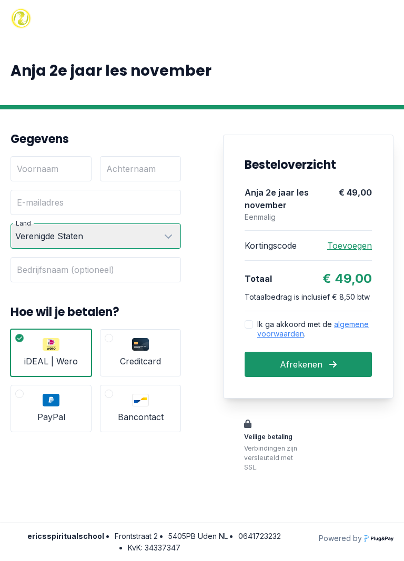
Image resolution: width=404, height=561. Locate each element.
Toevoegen (349, 245)
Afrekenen (302, 364)
